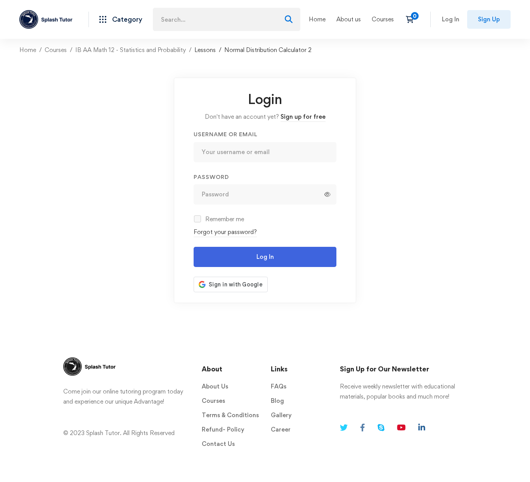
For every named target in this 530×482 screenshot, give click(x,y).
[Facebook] (362, 427)
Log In (265, 256)
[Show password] (327, 194)
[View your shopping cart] (412, 19)
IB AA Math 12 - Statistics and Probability (130, 50)
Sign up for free (303, 116)
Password (211, 176)
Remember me (224, 219)
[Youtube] (401, 427)
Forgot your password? (225, 232)
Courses (56, 50)
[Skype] (381, 427)
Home (27, 50)
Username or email (225, 134)
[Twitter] (344, 427)
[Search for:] (226, 19)
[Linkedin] (421, 427)
